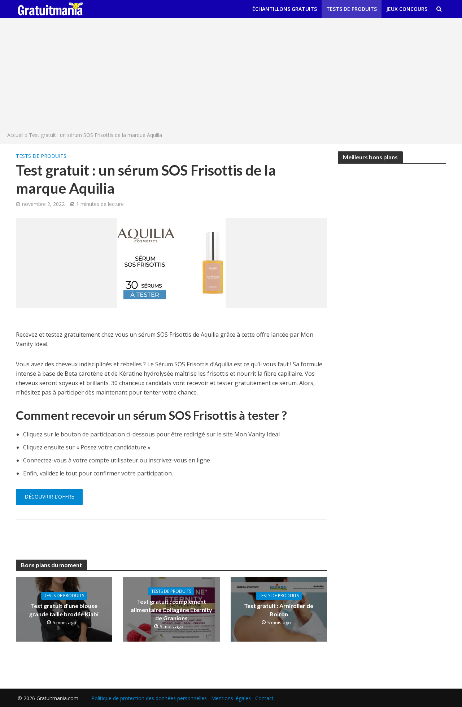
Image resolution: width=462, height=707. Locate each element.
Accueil (15, 135)
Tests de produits (351, 8)
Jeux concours (406, 8)
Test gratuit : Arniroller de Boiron (278, 609)
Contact (264, 698)
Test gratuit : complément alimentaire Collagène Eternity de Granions (171, 609)
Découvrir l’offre (49, 496)
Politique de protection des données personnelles (149, 698)
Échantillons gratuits (284, 8)
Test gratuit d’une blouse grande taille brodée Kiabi (64, 609)
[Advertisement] (231, 76)
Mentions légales (231, 698)
